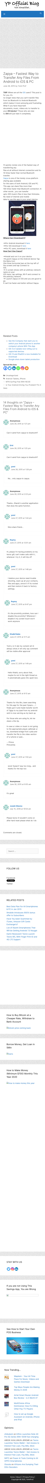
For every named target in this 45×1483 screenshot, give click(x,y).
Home (12, 1477)
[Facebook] (5, 368)
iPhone (22, 379)
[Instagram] (22, 368)
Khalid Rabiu (15, 634)
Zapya (6, 178)
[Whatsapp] (18, 368)
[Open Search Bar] (40, 13)
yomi (13, 466)
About (18, 1477)
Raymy (13, 540)
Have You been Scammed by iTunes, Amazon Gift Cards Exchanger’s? (19, 922)
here (28, 243)
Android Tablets (12, 379)
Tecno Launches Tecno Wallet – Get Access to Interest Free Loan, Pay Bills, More (21, 1443)
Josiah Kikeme (16, 806)
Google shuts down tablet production (24, 359)
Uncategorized (12, 375)
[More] (27, 368)
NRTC (6, 1458)
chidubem (8, 1434)
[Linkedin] (14, 368)
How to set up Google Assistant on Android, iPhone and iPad (27, 1417)
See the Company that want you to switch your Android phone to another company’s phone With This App (24, 343)
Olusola (7, 1464)
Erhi (11, 445)
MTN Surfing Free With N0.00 (18, 382)
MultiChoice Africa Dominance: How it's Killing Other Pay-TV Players (26, 1406)
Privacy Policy (28, 1477)
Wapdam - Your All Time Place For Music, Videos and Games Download (26, 1379)
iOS (24, 92)
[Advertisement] (22, 41)
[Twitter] (10, 368)
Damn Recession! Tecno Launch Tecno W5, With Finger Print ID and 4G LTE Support (22, 937)
